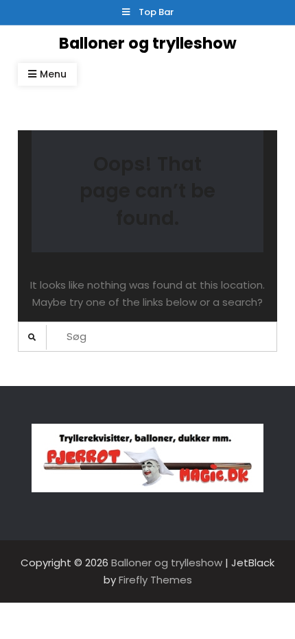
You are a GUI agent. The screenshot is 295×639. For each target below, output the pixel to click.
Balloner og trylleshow (148, 43)
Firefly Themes (155, 579)
